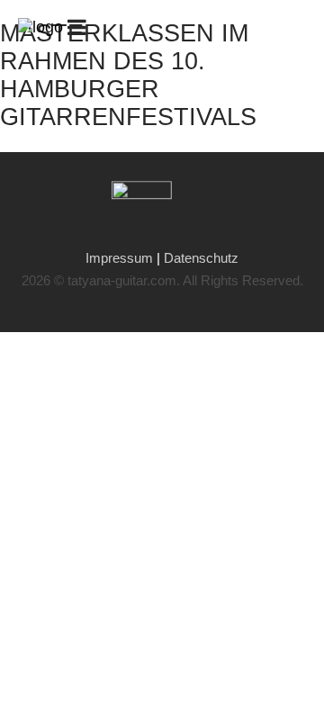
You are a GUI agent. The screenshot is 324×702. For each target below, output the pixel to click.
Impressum (121, 258)
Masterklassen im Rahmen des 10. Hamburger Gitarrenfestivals (128, 75)
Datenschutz (201, 258)
